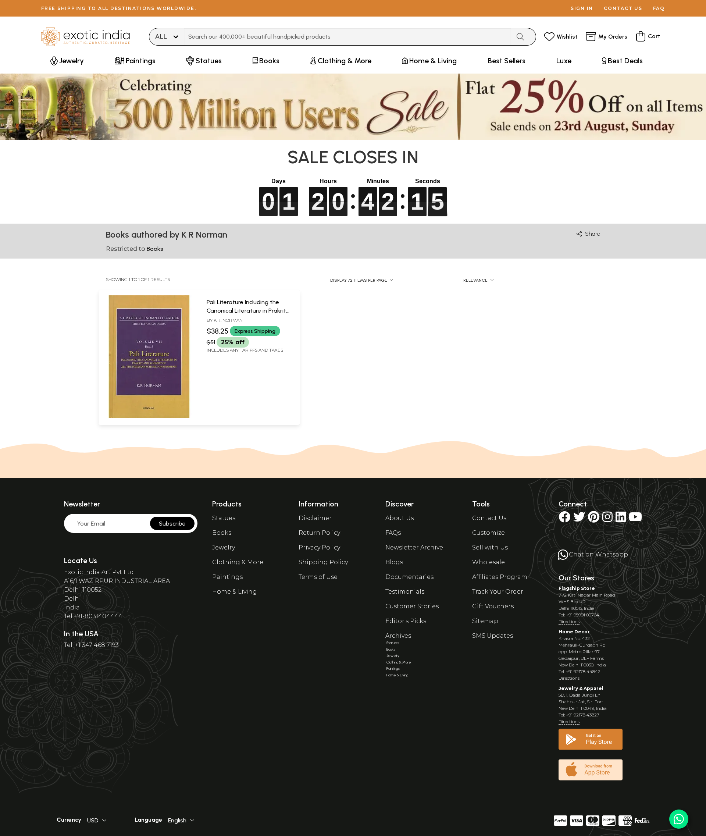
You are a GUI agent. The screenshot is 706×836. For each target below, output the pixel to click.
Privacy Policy (319, 547)
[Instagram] (607, 519)
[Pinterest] (593, 519)
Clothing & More (237, 562)
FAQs (393, 532)
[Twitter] (579, 519)
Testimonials (404, 591)
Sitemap (485, 621)
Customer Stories (412, 606)
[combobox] (347, 37)
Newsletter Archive (414, 547)
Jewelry (223, 547)
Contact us (623, 8)
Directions (569, 621)
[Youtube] (635, 519)
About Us (399, 518)
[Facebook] (564, 519)
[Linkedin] (621, 519)
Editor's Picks (405, 621)
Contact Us (489, 518)
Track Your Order (497, 591)
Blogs (394, 562)
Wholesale (488, 562)
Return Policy (319, 532)
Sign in (582, 8)
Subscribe (172, 523)
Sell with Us (490, 547)
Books (221, 532)
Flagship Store (577, 588)
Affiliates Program (499, 576)
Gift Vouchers (493, 606)
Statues (223, 518)
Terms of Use (318, 576)
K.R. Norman (228, 320)
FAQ (659, 8)
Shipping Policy (323, 562)
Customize (488, 532)
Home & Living (234, 591)
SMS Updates (492, 635)
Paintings (227, 576)
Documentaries (409, 576)
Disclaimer (315, 518)
